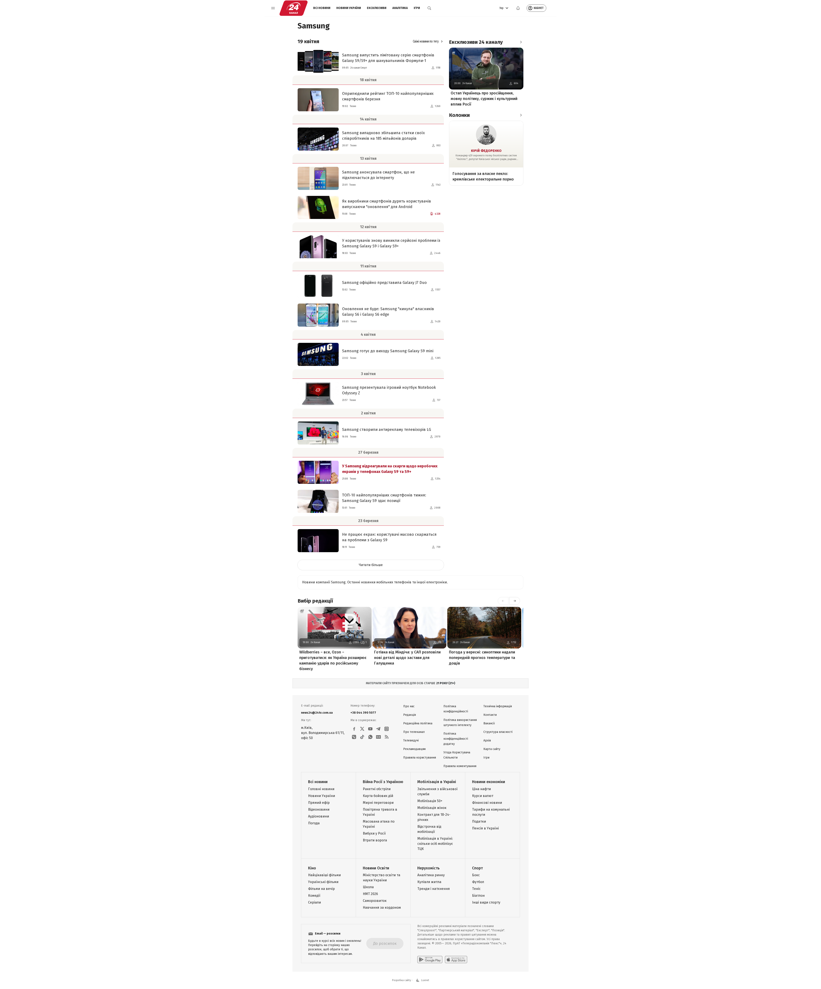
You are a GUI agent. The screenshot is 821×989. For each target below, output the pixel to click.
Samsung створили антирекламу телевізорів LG (386, 429)
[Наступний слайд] (514, 601)
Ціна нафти (481, 789)
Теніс (476, 889)
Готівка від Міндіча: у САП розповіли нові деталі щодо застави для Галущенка (407, 658)
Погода (314, 823)
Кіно (312, 868)
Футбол (478, 882)
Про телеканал (414, 732)
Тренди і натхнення (433, 889)
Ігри (417, 8)
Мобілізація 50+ (429, 801)
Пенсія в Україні (485, 828)
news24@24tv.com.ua (317, 713)
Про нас (409, 706)
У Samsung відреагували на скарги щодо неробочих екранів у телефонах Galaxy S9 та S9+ (389, 469)
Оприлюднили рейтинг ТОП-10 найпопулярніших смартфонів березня (388, 96)
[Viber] (354, 737)
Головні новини (321, 789)
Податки (479, 821)
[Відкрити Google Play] (429, 959)
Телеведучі (411, 740)
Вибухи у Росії (374, 833)
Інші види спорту (486, 902)
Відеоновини (318, 809)
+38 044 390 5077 (363, 713)
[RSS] (386, 737)
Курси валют (482, 796)
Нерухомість (428, 868)
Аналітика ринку (431, 875)
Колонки (459, 115)
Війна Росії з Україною (383, 781)
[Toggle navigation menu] (273, 8)
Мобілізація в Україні (436, 781)
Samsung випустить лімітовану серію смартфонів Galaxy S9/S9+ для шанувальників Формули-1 (388, 58)
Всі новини (321, 8)
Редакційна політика (417, 723)
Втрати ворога (375, 840)
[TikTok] (362, 737)
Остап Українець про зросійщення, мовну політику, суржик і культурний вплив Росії (484, 99)
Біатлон (478, 896)
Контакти (490, 715)
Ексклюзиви (376, 8)
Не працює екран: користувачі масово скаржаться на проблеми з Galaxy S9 (389, 537)
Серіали (314, 902)
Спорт (477, 868)
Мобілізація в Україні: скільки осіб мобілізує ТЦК (435, 843)
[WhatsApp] (370, 737)
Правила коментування (459, 766)
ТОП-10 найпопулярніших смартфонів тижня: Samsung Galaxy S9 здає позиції (384, 498)
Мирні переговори (378, 803)
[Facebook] (354, 728)
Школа (368, 887)
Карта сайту (491, 749)
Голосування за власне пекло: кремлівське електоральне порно (483, 176)
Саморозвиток (375, 901)
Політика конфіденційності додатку (455, 739)
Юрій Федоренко (486, 151)
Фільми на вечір (321, 889)
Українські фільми (323, 882)
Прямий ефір (319, 803)
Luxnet (425, 980)
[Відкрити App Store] (456, 959)
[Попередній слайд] (503, 601)
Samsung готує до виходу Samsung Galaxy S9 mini (387, 351)
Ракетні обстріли (377, 789)
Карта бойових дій (378, 796)
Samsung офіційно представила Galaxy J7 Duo (384, 282)
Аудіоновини (318, 816)
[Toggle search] (429, 8)
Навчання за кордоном (382, 907)
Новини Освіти (376, 868)
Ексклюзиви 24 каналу (476, 42)
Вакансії (489, 723)
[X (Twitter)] (362, 728)
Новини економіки (488, 781)
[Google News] (378, 737)
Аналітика (400, 8)
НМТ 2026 (370, 894)
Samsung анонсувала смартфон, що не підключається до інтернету (378, 175)
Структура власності (497, 732)
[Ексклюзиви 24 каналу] (520, 42)
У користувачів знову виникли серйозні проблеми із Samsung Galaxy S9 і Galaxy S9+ (391, 243)
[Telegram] (378, 728)
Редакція (409, 715)
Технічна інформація (497, 706)
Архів (487, 740)
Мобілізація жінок (431, 808)
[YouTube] (370, 728)
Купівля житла (429, 882)
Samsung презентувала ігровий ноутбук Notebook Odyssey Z (389, 390)
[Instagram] (386, 728)
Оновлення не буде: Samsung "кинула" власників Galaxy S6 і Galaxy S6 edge (388, 312)
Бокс (476, 875)
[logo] (293, 8)
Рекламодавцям (414, 749)
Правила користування (419, 757)
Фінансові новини (487, 803)
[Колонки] (520, 115)
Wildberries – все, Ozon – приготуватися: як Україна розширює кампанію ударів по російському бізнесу (332, 660)
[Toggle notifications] (518, 8)
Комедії (314, 896)
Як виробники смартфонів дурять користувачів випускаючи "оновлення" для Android (386, 204)
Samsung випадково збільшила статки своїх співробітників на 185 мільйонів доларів (383, 136)
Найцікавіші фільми (324, 875)
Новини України (348, 8)
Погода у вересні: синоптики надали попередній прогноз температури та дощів (482, 658)
